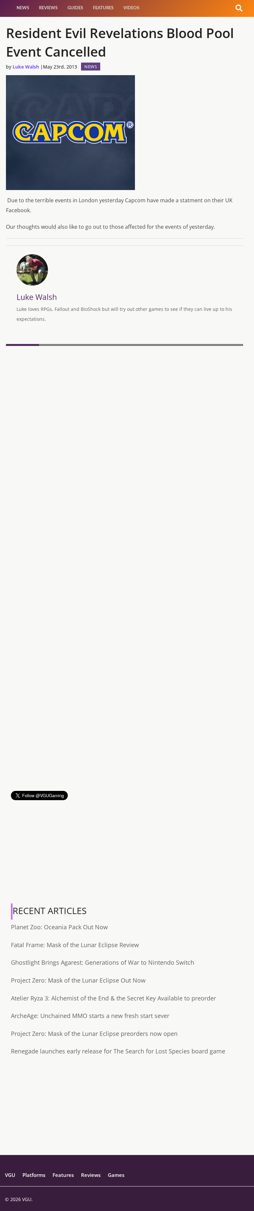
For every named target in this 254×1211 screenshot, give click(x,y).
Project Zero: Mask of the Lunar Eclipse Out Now (78, 980)
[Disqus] (124, 439)
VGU (10, 1175)
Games (116, 1175)
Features (103, 8)
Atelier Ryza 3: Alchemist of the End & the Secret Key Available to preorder (113, 998)
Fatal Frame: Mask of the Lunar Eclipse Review (75, 945)
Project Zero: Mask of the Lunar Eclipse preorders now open (94, 1034)
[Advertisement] (124, 744)
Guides (75, 8)
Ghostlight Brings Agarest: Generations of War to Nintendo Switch (102, 962)
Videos (131, 8)
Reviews (48, 8)
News (23, 8)
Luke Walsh (26, 67)
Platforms (33, 1175)
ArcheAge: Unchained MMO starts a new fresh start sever (90, 1016)
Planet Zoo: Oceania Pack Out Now (59, 927)
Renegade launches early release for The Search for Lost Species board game (118, 1051)
